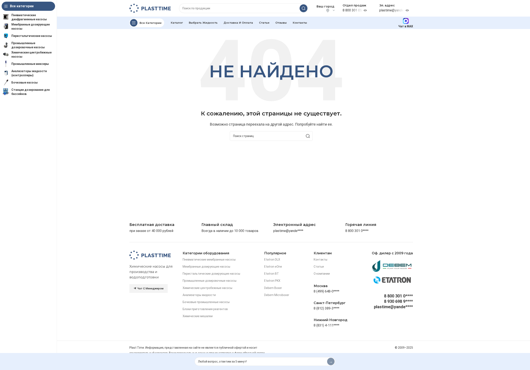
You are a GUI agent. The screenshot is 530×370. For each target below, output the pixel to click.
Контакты (320, 259)
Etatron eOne (273, 266)
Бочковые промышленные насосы (206, 302)
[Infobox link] (360, 224)
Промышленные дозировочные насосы (209, 280)
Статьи (319, 266)
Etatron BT (271, 273)
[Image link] (150, 255)
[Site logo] (150, 8)
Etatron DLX (272, 259)
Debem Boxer (273, 288)
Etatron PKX (272, 280)
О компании (322, 273)
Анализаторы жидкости (199, 295)
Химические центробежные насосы (207, 288)
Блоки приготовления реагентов (205, 309)
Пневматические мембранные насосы (209, 259)
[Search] (303, 8)
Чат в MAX (405, 26)
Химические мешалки (198, 316)
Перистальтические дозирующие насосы (211, 273)
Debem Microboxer (276, 295)
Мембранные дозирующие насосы (206, 266)
